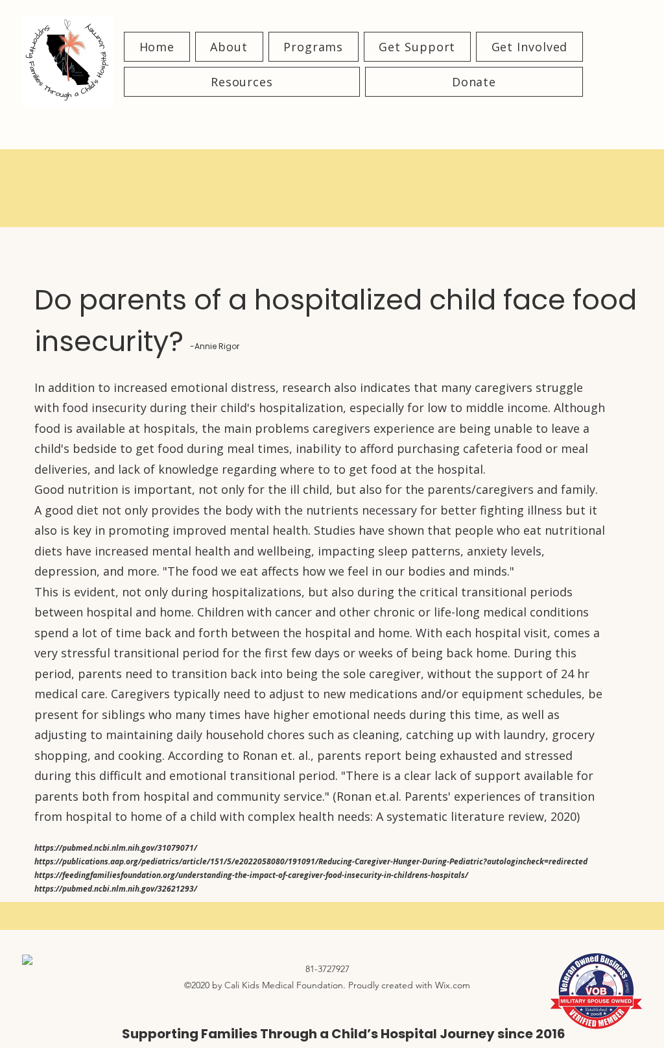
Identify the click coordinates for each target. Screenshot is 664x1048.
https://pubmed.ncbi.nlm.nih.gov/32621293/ (115, 888)
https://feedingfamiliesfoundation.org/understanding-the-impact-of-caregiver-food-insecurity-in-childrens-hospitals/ (251, 875)
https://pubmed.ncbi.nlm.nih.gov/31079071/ (115, 847)
